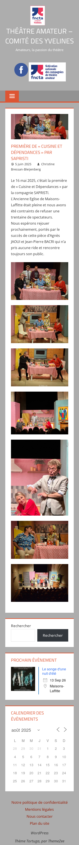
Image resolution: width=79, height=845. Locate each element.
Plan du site (39, 823)
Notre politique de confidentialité (39, 802)
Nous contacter (40, 816)
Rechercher (21, 625)
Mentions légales (39, 809)
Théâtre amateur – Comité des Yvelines (39, 36)
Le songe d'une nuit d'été (54, 671)
